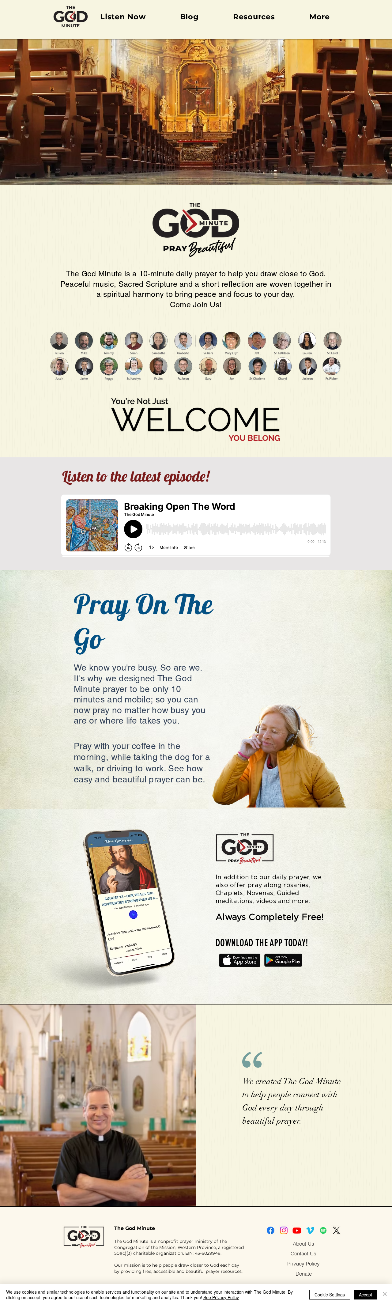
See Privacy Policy (221, 1297)
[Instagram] (284, 1230)
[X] (336, 1230)
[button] (319, 16)
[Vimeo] (310, 1230)
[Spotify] (323, 1230)
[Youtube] (297, 1230)
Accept (365, 1295)
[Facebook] (271, 1230)
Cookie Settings (330, 1295)
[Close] (384, 1294)
